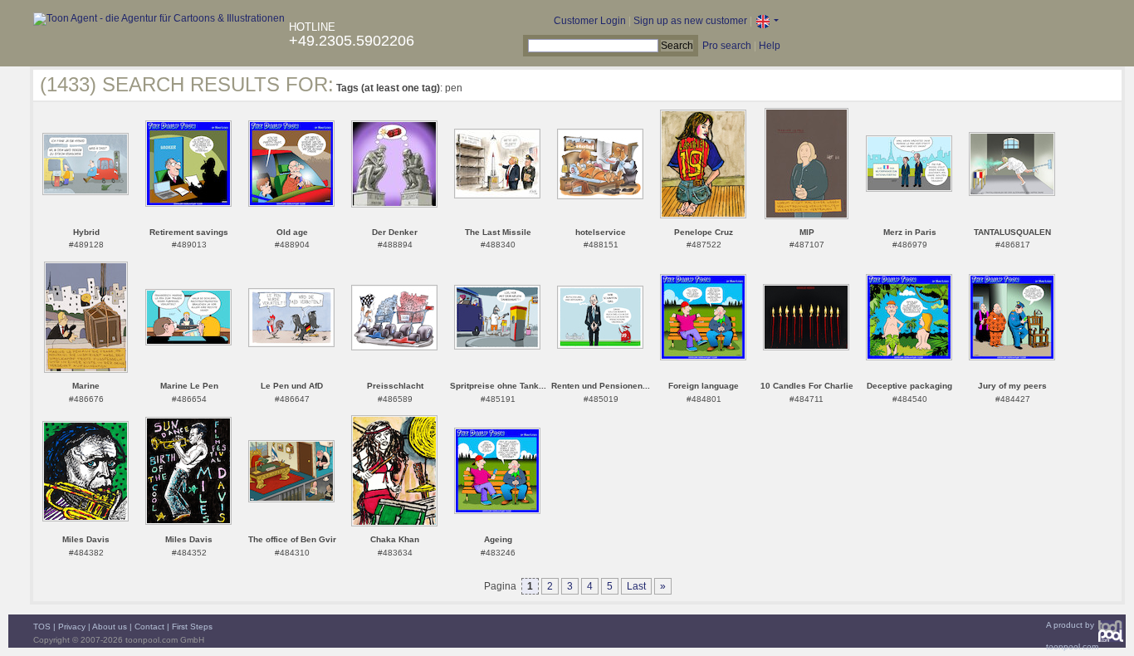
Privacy (72, 626)
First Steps (192, 626)
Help (769, 45)
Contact (149, 626)
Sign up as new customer (690, 21)
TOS (42, 626)
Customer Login (590, 21)
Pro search (726, 45)
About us (109, 626)
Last (636, 586)
